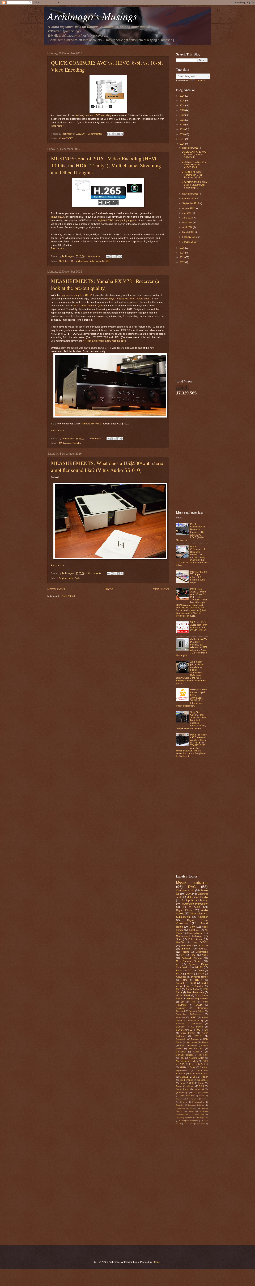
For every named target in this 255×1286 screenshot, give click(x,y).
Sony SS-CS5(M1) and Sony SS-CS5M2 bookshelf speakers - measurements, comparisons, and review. (191, 720)
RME (178, 989)
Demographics (193, 1099)
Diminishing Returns (197, 998)
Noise (190, 973)
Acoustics (181, 976)
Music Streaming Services (189, 961)
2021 (182, 120)
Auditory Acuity (195, 1021)
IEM (206, 1030)
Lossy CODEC (200, 942)
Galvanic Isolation (185, 1055)
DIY (183, 955)
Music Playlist (188, 1033)
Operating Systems (184, 1118)
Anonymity (203, 1093)
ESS (195, 1077)
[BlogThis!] (112, 134)
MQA (188, 893)
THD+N (198, 980)
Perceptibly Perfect (198, 1064)
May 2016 (187, 222)
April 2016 (187, 227)
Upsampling (202, 951)
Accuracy (180, 1008)
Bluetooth (180, 1027)
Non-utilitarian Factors (187, 1061)
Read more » (57, 125)
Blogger (156, 1262)
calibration (201, 1124)
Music (191, 1111)
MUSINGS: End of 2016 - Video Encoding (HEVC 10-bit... (194, 165)
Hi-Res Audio (191, 906)
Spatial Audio (192, 989)
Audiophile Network (192, 958)
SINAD (182, 1067)
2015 (182, 248)
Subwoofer (181, 1039)
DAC (192, 887)
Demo (201, 970)
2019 (182, 129)
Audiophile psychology (195, 900)
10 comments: (95, 133)
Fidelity (204, 1077)
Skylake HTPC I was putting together (117, 220)
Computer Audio (185, 890)
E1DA (179, 973)
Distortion (199, 986)
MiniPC (199, 967)
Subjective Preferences (188, 1014)
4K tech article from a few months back (104, 340)
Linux (182, 1083)
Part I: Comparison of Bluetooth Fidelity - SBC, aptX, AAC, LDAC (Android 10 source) (190, 532)
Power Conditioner (185, 1086)
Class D (203, 945)
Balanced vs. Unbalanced (189, 1024)
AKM (194, 1093)
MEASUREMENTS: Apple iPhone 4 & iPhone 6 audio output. (198, 577)
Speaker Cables (196, 1011)
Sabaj (193, 1067)
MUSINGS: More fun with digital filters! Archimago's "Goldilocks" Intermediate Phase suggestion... (191, 697)
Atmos (205, 1042)
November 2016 (190, 193)
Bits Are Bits (196, 1049)
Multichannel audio (85, 261)
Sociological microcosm (188, 1121)
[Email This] (108, 134)
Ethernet (186, 948)
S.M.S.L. (203, 948)
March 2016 (188, 232)
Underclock (199, 1089)
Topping (185, 951)
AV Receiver (65, 443)
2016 (182, 144)
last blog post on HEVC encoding (93, 115)
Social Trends (182, 1089)
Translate (200, 80)
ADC (190, 970)
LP (182, 1001)
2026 (182, 95)
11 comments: (94, 438)
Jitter (178, 939)
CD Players (197, 1027)
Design (205, 1099)
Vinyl (192, 926)
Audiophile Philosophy (195, 903)
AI (177, 964)
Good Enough (186, 1080)
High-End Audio (195, 933)
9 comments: (94, 256)
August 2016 (189, 208)
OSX (191, 1083)
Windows (180, 1017)
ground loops (182, 1092)
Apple (205, 955)
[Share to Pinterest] (122, 134)
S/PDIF (198, 1036)
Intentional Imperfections (186, 1108)
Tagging (195, 1039)
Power (201, 1083)
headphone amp (195, 992)
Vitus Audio (74, 578)
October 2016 (189, 198)
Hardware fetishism (196, 1105)
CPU (193, 983)
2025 (182, 100)
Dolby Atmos (195, 939)
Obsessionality (198, 1114)
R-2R (201, 1086)
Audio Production (187, 1096)
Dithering (183, 1102)
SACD (199, 1005)
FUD (198, 1030)
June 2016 (187, 217)
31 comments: (95, 573)
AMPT (193, 1017)
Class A (198, 1052)
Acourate (180, 983)
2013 (182, 257)
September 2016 (190, 203)
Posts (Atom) (68, 596)
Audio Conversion (188, 1045)
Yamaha (77, 443)
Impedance (202, 1080)
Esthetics (179, 1105)
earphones (192, 1042)
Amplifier (63, 578)
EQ (190, 1030)
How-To (180, 942)
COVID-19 (181, 1030)
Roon (178, 970)
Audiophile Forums (198, 1074)
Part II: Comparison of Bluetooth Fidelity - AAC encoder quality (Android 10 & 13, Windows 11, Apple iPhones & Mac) (192, 556)
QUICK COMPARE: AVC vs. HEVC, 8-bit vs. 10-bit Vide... (194, 154)
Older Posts (161, 589)
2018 (182, 134)
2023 (182, 110)
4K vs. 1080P (183, 995)
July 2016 (187, 213)
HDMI (193, 955)
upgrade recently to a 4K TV (76, 295)
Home (109, 589)
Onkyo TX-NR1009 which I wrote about (128, 298)
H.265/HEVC (58, 217)
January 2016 (189, 241)
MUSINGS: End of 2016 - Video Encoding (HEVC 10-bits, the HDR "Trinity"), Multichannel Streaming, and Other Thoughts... (106, 165)
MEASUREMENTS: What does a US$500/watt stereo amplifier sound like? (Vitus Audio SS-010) (107, 466)
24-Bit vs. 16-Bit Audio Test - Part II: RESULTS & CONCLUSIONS (198, 626)
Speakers (194, 930)
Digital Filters (184, 910)
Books (201, 1096)
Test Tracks (189, 1124)
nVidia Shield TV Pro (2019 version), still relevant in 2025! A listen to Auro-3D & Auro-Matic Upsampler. (191, 647)
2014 (182, 252)
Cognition (180, 1099)
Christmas (181, 1052)
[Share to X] (115, 134)
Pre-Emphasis (202, 1118)
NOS (182, 1058)
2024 (182, 105)
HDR (72, 261)
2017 (182, 139)
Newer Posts (56, 589)
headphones (187, 945)
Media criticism (192, 882)
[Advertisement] (108, 627)
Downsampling (198, 1102)
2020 (182, 124)
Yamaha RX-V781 (91, 423)
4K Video (63, 261)
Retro (184, 980)
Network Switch (196, 1058)
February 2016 (189, 237)
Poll (193, 1001)
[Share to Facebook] (118, 134)
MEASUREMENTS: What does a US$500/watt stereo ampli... (194, 185)
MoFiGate (203, 1055)
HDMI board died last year (88, 305)
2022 (182, 115)
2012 (182, 262)
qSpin (201, 973)
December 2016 (190, 148)
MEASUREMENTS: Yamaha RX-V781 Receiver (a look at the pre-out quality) (105, 284)
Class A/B (184, 1077)
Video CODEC (66, 138)
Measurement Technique (189, 936)
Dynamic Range (199, 976)
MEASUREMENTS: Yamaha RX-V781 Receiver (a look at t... (194, 175)
